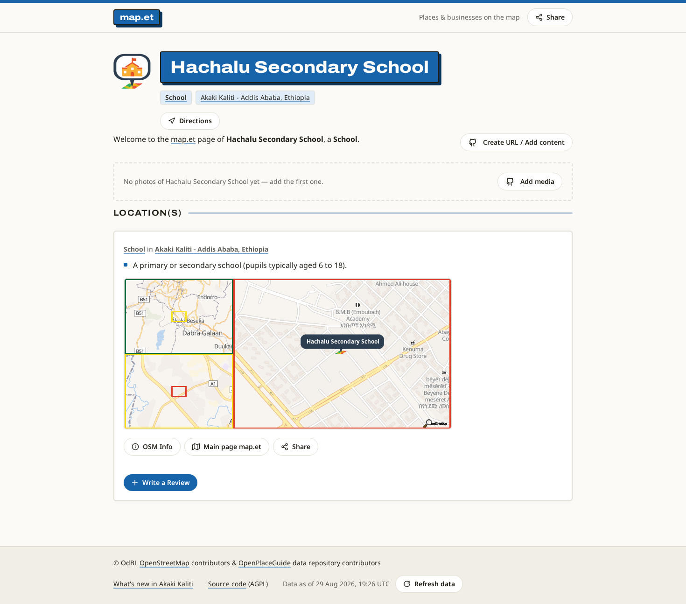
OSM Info (158, 446)
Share (555, 17)
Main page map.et (232, 446)
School (176, 97)
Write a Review (166, 482)
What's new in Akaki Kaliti (153, 583)
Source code (227, 583)
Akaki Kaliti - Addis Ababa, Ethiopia (255, 97)
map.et (137, 17)
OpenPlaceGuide (264, 562)
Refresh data (434, 583)
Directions (195, 120)
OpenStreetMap (164, 562)
